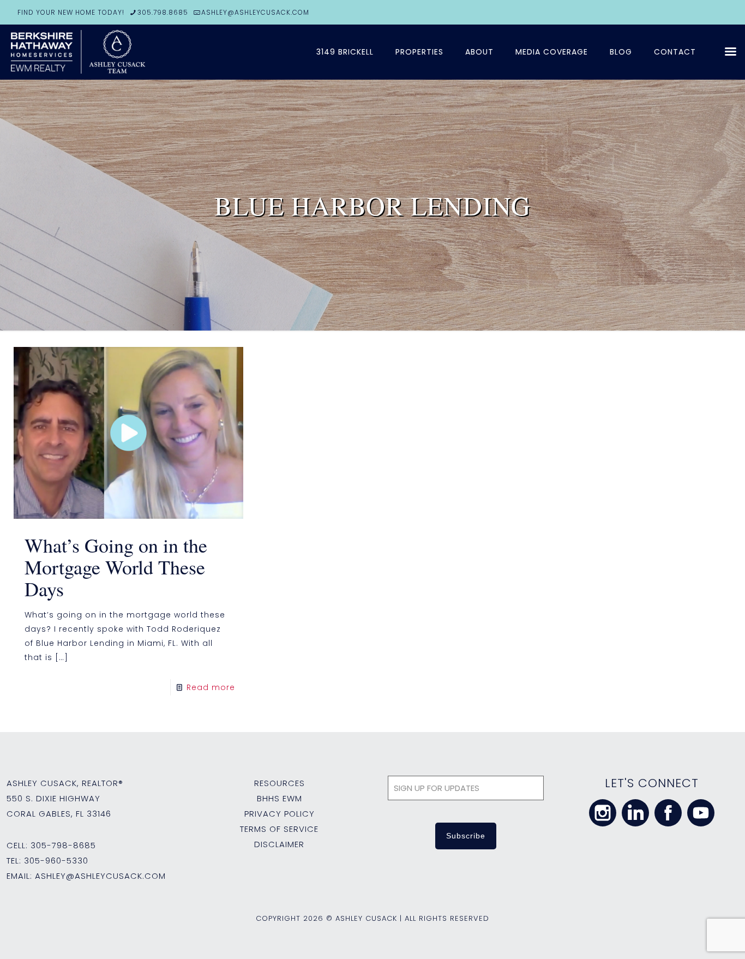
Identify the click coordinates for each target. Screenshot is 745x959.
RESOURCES (279, 783)
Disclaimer (279, 844)
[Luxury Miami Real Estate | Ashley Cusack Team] (142, 52)
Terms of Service (279, 829)
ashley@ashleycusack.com (100, 876)
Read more (211, 687)
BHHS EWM (279, 798)
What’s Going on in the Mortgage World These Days (116, 567)
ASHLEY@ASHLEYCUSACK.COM (255, 12)
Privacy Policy (279, 813)
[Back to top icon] (692, 936)
